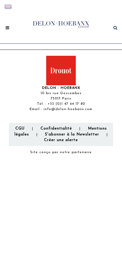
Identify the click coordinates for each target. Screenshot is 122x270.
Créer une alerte (61, 140)
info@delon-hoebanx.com (68, 109)
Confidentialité (56, 128)
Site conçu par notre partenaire (61, 152)
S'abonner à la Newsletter (72, 134)
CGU (20, 128)
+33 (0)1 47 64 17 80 (66, 104)
